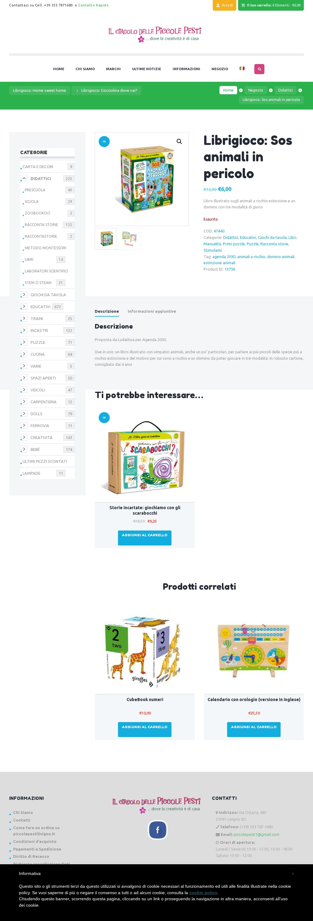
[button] (179, 141)
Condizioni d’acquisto (35, 841)
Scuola (32, 201)
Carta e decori (38, 166)
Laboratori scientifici (46, 271)
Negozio (255, 90)
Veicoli (38, 390)
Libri (292, 237)
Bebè (35, 449)
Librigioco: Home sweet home (39, 90)
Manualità (212, 244)
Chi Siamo (23, 812)
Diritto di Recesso (31, 856)
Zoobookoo (37, 213)
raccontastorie (41, 236)
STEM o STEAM (38, 283)
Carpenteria (44, 402)
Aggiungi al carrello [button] (145, 535)
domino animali (280, 256)
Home (228, 90)
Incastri (39, 330)
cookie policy (203, 892)
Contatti (21, 820)
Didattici (285, 90)
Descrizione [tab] (107, 311)
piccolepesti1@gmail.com (256, 834)
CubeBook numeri (145, 699)
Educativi (248, 237)
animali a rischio (251, 256)
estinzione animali (219, 263)
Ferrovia (40, 425)
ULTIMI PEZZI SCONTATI (45, 461)
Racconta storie (274, 244)
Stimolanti (213, 250)
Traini (37, 318)
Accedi (227, 5)
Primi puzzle (234, 244)
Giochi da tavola (272, 237)
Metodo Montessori (45, 248)
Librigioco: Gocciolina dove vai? (109, 90)
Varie (36, 366)
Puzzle (253, 244)
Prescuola (35, 190)
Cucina (38, 354)
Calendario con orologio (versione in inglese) (254, 699)
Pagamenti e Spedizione (37, 849)
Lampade (31, 473)
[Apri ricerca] (259, 69)
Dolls (36, 414)
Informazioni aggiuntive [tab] (152, 311)
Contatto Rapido (93, 5)
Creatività (42, 437)
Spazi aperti (43, 378)
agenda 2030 (223, 256)
